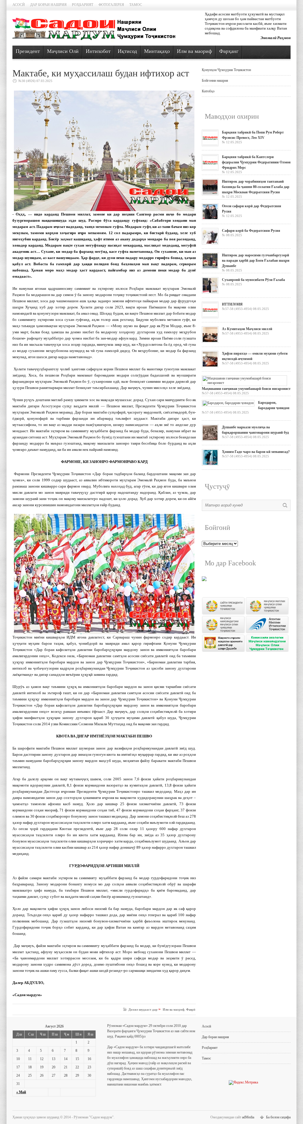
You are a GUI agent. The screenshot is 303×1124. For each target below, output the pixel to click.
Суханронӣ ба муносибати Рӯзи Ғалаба (253, 280)
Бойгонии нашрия (215, 80)
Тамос (135, 5)
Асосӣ (18, 5)
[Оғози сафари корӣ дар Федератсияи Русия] (210, 219)
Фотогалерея (111, 5)
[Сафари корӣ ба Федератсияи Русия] (210, 243)
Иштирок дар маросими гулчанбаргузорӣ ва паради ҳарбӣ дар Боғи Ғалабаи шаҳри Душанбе (255, 260)
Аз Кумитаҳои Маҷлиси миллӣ (247, 329)
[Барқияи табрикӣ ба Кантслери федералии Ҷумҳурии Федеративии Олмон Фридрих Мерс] (210, 170)
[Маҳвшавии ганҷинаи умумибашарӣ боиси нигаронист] (244, 383)
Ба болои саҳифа (278, 1117)
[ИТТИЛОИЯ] (210, 317)
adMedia (248, 1117)
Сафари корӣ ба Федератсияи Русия (251, 231)
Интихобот (98, 51)
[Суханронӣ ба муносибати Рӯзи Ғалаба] (210, 292)
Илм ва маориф (194, 51)
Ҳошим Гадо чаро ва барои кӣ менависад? (256, 452)
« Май (21, 1092)
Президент (28, 51)
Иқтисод (127, 51)
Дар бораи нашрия (48, 5)
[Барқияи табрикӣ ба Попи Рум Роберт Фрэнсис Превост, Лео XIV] (210, 145)
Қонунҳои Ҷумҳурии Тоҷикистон (226, 70)
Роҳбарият (82, 5)
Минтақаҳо (157, 51)
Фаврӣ (190, 1009)
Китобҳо (208, 91)
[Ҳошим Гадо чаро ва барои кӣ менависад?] (210, 464)
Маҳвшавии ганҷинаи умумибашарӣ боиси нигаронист (246, 389)
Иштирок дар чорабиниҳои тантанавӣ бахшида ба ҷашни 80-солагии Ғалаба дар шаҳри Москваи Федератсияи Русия (255, 186)
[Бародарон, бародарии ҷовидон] (228, 403)
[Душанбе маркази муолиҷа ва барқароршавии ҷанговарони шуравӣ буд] (210, 440)
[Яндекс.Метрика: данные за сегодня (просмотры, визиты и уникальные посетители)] (243, 1082)
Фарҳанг (228, 51)
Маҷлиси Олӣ (63, 51)
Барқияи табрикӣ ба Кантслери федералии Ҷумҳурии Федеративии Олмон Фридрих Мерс (256, 162)
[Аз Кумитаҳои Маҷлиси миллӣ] (210, 342)
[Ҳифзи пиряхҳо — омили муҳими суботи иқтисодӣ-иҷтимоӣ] (210, 366)
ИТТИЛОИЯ (232, 304)
